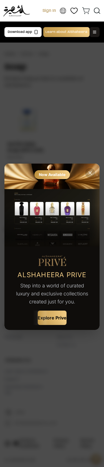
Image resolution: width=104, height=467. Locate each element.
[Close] (90, 173)
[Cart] (86, 10)
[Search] (97, 10)
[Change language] (63, 11)
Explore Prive (52, 318)
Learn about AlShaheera (66, 32)
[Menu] (95, 32)
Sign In (49, 11)
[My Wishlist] (74, 10)
